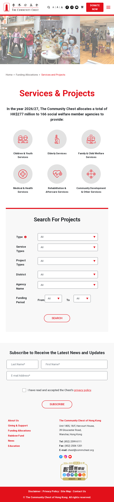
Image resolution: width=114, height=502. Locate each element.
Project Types (21, 262)
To (68, 300)
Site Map (66, 491)
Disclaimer (34, 491)
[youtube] (76, 7)
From (41, 300)
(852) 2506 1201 (73, 445)
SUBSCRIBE (57, 404)
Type (19, 237)
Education (14, 445)
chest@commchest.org (81, 450)
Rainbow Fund (16, 435)
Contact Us (79, 491)
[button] (49, 7)
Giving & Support (18, 425)
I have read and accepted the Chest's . (60, 390)
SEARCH (57, 318)
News (11, 440)
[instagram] (72, 7)
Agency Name (21, 286)
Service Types (21, 249)
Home (9, 74)
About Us (13, 420)
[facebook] (67, 7)
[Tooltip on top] (25, 237)
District (21, 274)
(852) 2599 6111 (73, 441)
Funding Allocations (27, 74)
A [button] (53, 7)
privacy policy (82, 390)
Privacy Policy (51, 491)
